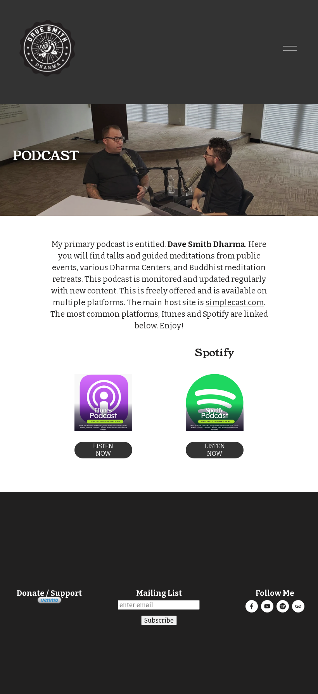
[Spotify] (283, 606)
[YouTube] (267, 606)
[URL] (298, 606)
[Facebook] (251, 606)
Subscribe (159, 620)
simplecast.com (235, 302)
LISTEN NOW (103, 449)
